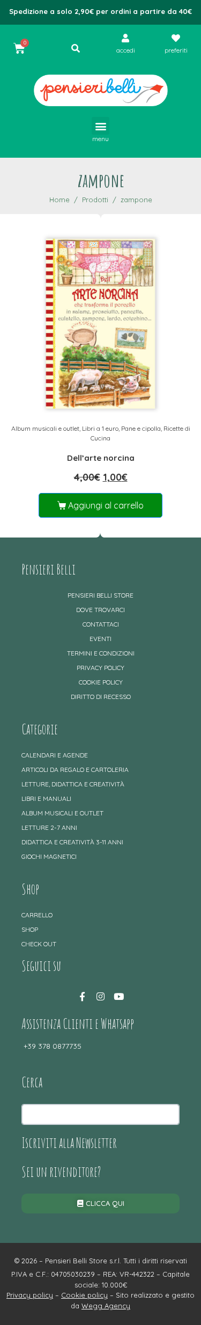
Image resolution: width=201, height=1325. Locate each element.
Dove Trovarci (100, 610)
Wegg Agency (105, 1305)
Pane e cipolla (141, 428)
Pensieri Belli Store (100, 595)
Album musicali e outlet (45, 428)
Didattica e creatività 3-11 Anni (72, 842)
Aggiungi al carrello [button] (106, 505)
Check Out (38, 944)
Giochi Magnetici (49, 856)
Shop (29, 929)
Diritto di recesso (101, 697)
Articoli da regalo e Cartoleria (75, 769)
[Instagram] (101, 997)
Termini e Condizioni (101, 653)
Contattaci (101, 624)
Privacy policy (100, 668)
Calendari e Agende (54, 755)
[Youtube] (119, 997)
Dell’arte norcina (101, 458)
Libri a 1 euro (100, 428)
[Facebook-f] (82, 997)
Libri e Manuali (46, 798)
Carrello (37, 915)
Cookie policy (101, 682)
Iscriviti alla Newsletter (69, 1142)
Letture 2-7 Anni (49, 827)
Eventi (100, 639)
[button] (100, 126)
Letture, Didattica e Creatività (72, 784)
